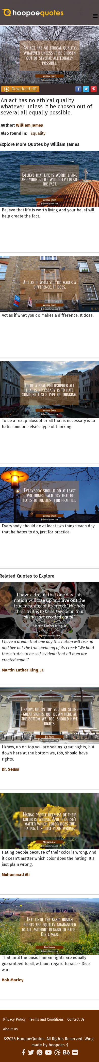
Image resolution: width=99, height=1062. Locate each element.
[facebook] (23, 1052)
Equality (37, 133)
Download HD (24, 89)
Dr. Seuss (10, 769)
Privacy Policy (14, 1019)
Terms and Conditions (46, 1019)
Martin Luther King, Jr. (23, 670)
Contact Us (76, 1019)
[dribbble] (57, 1052)
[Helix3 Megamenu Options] (95, 16)
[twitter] (31, 1052)
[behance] (66, 1052)
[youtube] (48, 1052)
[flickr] (75, 1052)
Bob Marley (12, 979)
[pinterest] (39, 1052)
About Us (10, 1029)
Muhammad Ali (16, 874)
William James (29, 125)
